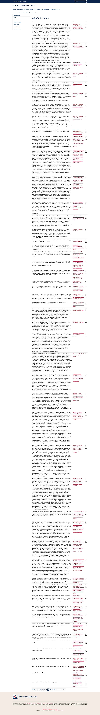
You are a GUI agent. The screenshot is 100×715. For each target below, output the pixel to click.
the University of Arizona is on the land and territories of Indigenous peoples (39, 703)
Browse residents (17, 22)
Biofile (14, 17)
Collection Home (16, 15)
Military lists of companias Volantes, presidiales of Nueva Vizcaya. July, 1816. (78, 106)
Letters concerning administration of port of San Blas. (77, 283)
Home (14, 9)
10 (52, 689)
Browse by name (17, 20)
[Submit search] (85, 1)
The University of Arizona (59, 710)
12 (56, 689)
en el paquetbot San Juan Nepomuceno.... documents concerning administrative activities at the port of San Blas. (78, 289)
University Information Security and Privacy (50, 709)
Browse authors (17, 26)
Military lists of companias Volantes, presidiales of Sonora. (78, 75)
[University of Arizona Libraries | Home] (24, 696)
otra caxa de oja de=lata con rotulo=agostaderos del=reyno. (78, 335)
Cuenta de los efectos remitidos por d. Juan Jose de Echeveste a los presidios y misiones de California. (78, 609)
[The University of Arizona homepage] (20, 1)
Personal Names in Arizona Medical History (51, 9)
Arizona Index (20, 9)
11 (54, 689)
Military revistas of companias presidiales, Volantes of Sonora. (77, 64)
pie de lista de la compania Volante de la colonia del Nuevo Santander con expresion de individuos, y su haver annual (78, 643)
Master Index (21, 12)
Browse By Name (29, 12)
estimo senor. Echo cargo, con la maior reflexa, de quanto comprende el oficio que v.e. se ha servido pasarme (78, 661)
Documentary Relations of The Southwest (32, 9)
